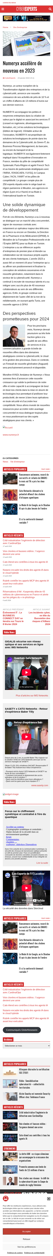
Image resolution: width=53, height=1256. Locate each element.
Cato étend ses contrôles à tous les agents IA (25, 562)
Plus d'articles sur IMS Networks (32, 695)
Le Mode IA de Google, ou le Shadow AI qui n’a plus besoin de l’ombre (34, 506)
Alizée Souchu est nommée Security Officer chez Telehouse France (34, 1095)
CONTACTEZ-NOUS (9, 2)
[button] (48, 1198)
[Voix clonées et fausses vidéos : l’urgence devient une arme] (10, 1126)
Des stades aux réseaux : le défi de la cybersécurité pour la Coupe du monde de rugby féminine (34, 1182)
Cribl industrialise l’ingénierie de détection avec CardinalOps (33, 1114)
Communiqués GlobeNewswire (21, 1030)
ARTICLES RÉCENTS (13, 1107)
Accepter (26, 1231)
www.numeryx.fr (11, 435)
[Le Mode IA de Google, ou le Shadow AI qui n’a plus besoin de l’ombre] (10, 509)
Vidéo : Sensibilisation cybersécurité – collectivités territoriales (31, 1084)
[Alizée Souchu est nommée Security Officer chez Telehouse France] (10, 1096)
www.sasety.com (39, 785)
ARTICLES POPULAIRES (15, 469)
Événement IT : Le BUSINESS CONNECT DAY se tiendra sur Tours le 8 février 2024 (13, 618)
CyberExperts (10, 78)
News (5, 461)
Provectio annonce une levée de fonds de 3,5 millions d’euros (32, 1168)
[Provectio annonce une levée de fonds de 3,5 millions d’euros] (10, 1169)
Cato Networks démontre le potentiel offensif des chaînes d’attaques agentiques (32, 494)
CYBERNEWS (9, 1148)
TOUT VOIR (45, 469)
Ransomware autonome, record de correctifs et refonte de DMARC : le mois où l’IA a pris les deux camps (34, 479)
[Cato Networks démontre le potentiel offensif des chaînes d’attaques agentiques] (10, 495)
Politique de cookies (15, 1253)
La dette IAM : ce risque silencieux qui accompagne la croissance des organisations (34, 1157)
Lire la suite (42, 863)
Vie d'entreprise (17, 461)
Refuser (26, 1239)
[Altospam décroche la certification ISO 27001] (10, 1072)
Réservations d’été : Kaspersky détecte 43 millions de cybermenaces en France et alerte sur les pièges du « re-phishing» (25, 594)
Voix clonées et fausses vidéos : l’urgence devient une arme (32, 1125)
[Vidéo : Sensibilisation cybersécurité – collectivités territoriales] (10, 1083)
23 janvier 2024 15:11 (26, 78)
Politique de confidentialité (34, 1253)
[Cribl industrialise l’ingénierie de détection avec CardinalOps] (10, 1115)
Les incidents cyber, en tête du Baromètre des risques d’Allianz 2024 (39, 618)
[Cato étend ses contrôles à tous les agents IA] (10, 1138)
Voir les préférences (26, 1247)
